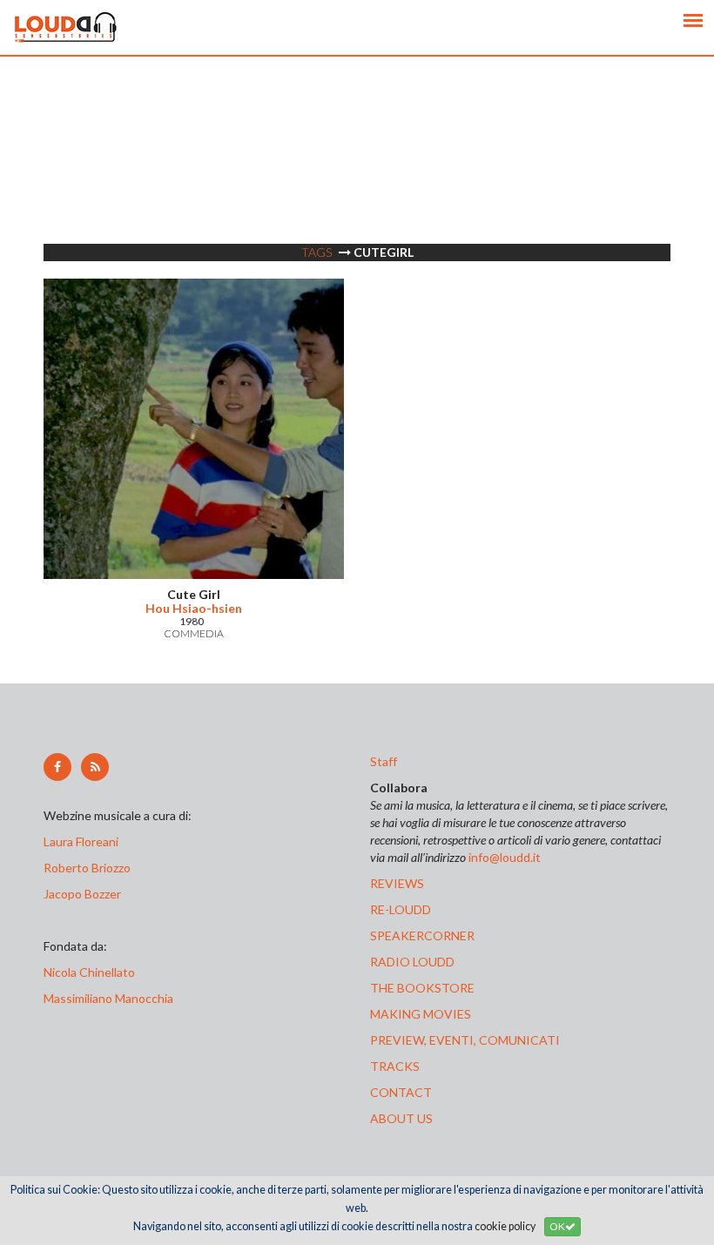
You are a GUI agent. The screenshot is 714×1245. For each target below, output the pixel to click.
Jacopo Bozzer (82, 893)
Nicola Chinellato (89, 972)
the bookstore (422, 987)
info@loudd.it (504, 857)
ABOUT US (401, 1118)
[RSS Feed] (95, 767)
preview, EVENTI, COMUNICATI (465, 1040)
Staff (383, 761)
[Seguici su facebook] (57, 767)
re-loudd (400, 909)
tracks (395, 1066)
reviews (397, 883)
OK (557, 1226)
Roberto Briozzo (87, 867)
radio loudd (412, 961)
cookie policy (505, 1226)
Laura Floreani (84, 841)
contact (401, 1092)
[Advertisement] (357, 178)
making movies (420, 1013)
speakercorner (422, 935)
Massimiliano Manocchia (108, 998)
